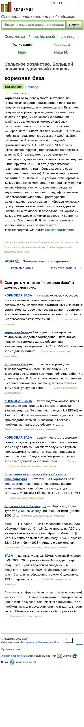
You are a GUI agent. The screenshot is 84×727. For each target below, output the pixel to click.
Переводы (61, 44)
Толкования (22, 44)
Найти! (74, 25)
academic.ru (17, 7)
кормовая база (16, 332)
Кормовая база (16, 364)
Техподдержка (29, 642)
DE (61, 3)
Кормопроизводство (60, 230)
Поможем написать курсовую (46, 261)
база (8, 524)
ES (69, 3)
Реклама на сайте (48, 642)
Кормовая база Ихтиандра (25, 506)
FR (78, 3)
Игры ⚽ (61, 52)
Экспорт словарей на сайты (17, 655)
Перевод (31, 87)
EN (53, 3)
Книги (22, 52)
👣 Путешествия (10, 649)
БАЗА (8, 555)
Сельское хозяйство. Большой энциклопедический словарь (42, 37)
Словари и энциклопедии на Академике (38, 16)
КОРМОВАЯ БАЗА (18, 295)
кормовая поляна (63, 268)
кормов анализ (22, 268)
